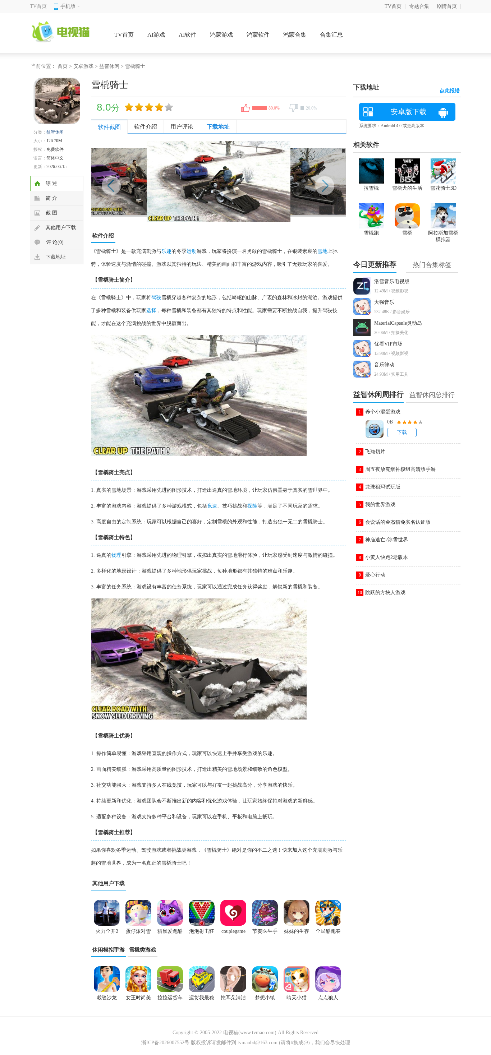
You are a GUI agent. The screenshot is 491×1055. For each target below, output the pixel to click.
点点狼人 (328, 997)
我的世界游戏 (380, 504)
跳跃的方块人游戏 (385, 592)
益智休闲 (109, 66)
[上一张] (155, 181)
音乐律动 (384, 364)
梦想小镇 (265, 997)
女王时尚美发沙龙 (138, 1000)
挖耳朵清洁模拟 (233, 1000)
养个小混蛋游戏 (382, 412)
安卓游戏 (83, 66)
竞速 (212, 506)
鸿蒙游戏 (221, 35)
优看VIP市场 (388, 344)
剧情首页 (447, 6)
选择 (151, 310)
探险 (252, 506)
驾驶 (156, 297)
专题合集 (419, 6)
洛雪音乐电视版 (391, 281)
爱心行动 (375, 575)
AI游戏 (156, 35)
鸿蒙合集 (294, 35)
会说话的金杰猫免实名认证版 (398, 522)
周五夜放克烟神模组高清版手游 (400, 469)
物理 (116, 555)
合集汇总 (331, 35)
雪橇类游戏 (142, 950)
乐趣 (166, 251)
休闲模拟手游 (108, 950)
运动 (192, 251)
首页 (63, 66)
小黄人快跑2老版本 (386, 557)
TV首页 (38, 6)
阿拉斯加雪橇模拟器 (443, 236)
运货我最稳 (201, 997)
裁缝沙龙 (107, 997)
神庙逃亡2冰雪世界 (386, 539)
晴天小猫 (296, 997)
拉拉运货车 (170, 997)
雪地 (322, 251)
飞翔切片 (375, 451)
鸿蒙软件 (258, 35)
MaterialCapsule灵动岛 (398, 323)
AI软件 (187, 35)
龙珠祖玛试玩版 (382, 487)
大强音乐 (384, 302)
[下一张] (282, 181)
